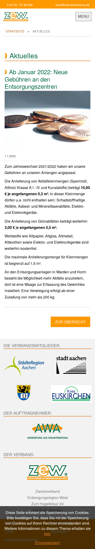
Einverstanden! (47, 542)
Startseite (15, 31)
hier (47, 533)
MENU (83, 16)
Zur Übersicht (70, 322)
